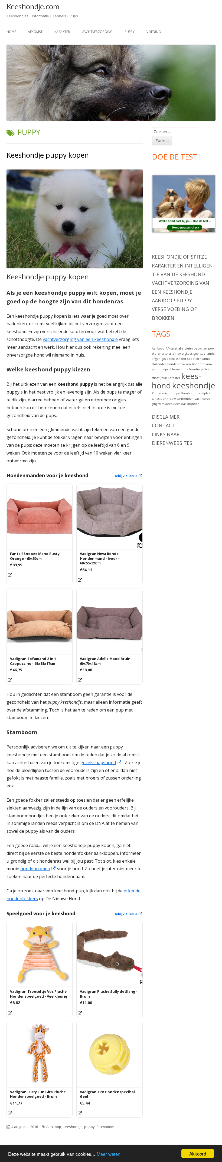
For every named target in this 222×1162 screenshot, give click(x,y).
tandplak (204, 393)
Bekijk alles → (128, 475)
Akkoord (197, 1153)
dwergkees (184, 353)
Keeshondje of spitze (179, 256)
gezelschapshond (101, 762)
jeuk (164, 378)
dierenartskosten (164, 353)
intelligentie (191, 369)
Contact (163, 425)
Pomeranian (160, 393)
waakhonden (190, 404)
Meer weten (108, 1153)
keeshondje (73, 1126)
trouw (171, 399)
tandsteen (159, 399)
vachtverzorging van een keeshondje (80, 339)
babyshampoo (204, 348)
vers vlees (165, 404)
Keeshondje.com (33, 6)
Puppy (130, 31)
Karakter (62, 31)
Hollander (159, 364)
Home (11, 31)
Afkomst (35, 31)
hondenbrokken (179, 364)
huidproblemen (170, 369)
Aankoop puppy (172, 300)
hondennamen (38, 869)
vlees (176, 404)
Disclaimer (165, 417)
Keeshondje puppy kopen (47, 155)
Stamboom (105, 1126)
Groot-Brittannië (199, 359)
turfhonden (185, 399)
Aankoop (53, 1126)
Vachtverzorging (97, 31)
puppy (89, 1126)
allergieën (185, 348)
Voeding (153, 31)
